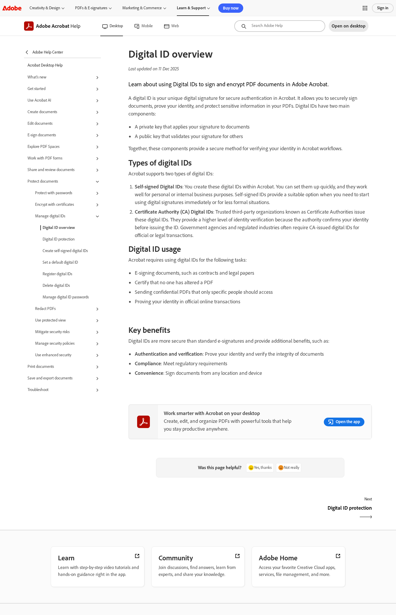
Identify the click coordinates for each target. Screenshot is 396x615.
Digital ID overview (59, 227)
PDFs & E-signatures (91, 7)
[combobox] (279, 26)
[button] (365, 8)
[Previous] (188, 513)
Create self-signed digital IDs (65, 250)
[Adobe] (12, 8)
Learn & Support (191, 7)
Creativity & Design (45, 7)
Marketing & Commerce (142, 7)
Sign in (382, 7)
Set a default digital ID (60, 262)
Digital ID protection (59, 239)
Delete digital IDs (56, 285)
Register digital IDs (57, 273)
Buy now (231, 8)
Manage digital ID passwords (66, 297)
